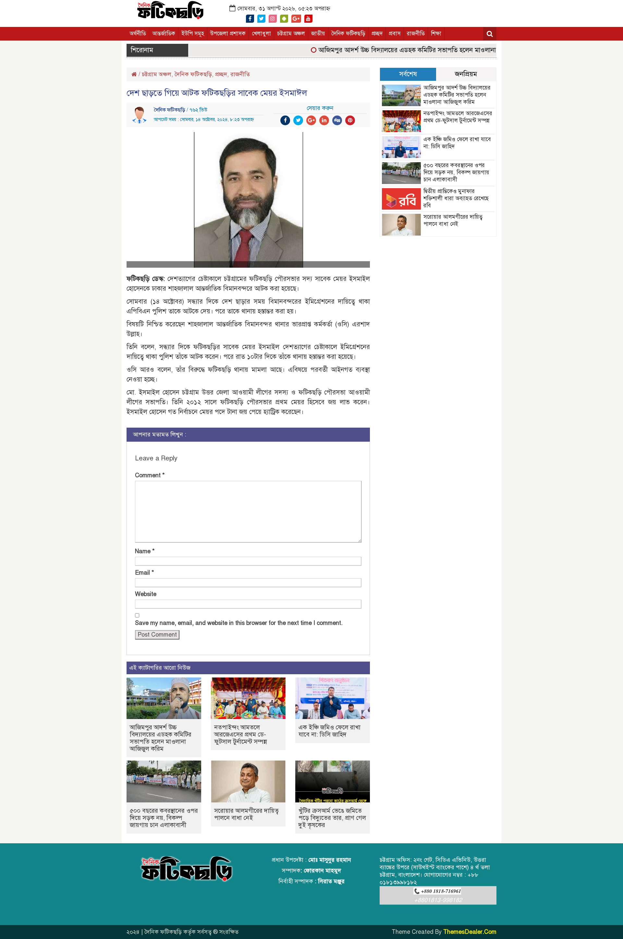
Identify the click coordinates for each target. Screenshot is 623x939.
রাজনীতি (416, 33)
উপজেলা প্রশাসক (228, 33)
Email (144, 572)
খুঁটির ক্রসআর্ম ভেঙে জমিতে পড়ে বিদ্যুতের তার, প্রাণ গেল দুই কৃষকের (332, 818)
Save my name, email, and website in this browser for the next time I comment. (239, 623)
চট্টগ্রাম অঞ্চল (291, 33)
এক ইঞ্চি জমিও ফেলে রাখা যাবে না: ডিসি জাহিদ (329, 731)
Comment (150, 475)
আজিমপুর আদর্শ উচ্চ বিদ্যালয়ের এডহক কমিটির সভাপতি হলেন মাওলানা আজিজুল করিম (412, 50)
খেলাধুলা (261, 33)
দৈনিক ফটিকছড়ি (348, 33)
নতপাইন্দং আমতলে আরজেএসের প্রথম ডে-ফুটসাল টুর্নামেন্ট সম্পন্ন (240, 734)
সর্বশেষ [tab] (408, 74)
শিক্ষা (436, 33)
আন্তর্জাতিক (163, 33)
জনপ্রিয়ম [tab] (466, 74)
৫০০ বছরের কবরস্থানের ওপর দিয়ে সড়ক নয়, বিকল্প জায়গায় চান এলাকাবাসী (164, 818)
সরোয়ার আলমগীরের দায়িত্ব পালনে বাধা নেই (246, 814)
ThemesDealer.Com (469, 931)
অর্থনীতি (137, 33)
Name (145, 551)
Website (145, 594)
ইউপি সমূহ (192, 33)
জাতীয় (318, 33)
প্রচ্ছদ (377, 33)
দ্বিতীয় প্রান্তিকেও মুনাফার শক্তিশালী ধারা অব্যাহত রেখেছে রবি (456, 198)
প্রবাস (395, 33)
